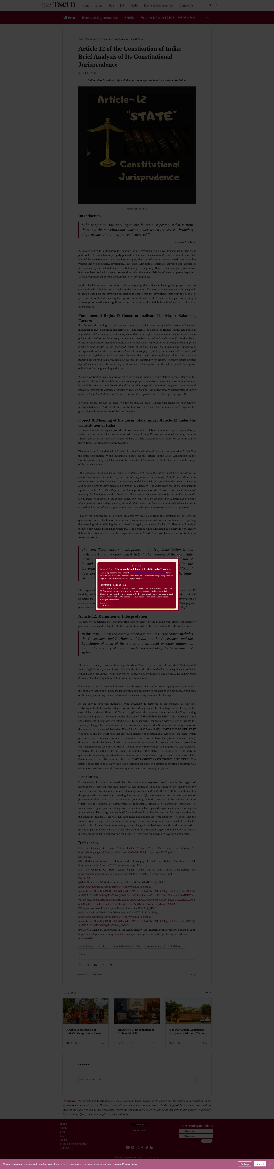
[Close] (270, 1163)
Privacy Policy (129, 1164)
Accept (260, 1164)
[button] (178, 556)
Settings (245, 1164)
